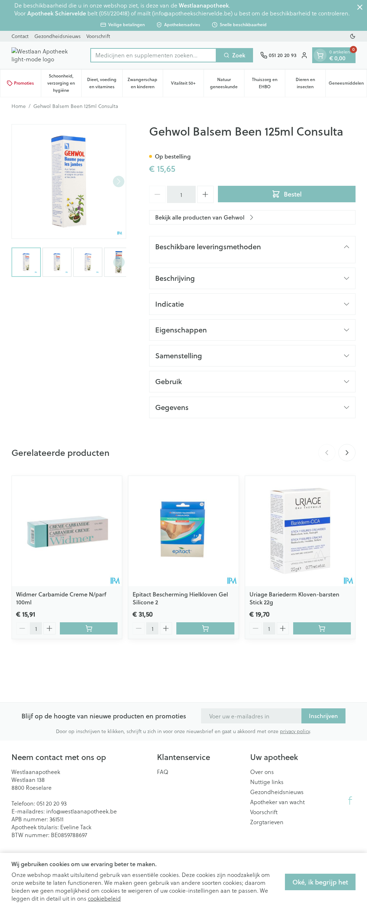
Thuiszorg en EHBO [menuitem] (268, 83)
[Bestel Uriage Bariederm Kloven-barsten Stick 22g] (322, 628)
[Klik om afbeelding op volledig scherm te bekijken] (69, 181)
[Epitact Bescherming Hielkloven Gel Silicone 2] (183, 531)
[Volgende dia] (347, 452)
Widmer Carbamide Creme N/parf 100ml (61, 598)
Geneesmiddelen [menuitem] (348, 85)
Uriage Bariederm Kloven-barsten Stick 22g (294, 598)
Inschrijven (323, 716)
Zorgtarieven (266, 822)
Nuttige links (266, 782)
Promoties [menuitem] (24, 83)
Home (18, 106)
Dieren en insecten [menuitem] (310, 83)
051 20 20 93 (52, 803)
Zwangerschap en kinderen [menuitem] (145, 83)
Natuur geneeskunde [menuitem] (227, 83)
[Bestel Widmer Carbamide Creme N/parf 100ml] (89, 628)
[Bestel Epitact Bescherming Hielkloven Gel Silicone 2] (205, 628)
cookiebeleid (104, 898)
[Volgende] (118, 181)
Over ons (262, 772)
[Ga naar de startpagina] (47, 55)
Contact (20, 36)
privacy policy (295, 731)
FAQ (162, 772)
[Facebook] (350, 800)
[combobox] (153, 55)
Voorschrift (98, 36)
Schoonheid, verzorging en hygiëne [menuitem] (64, 83)
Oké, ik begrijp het (320, 882)
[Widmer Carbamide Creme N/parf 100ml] (67, 531)
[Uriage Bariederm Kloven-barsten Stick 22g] (300, 531)
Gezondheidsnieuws (57, 36)
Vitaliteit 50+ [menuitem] (187, 85)
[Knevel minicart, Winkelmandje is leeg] (320, 55)
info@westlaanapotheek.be (81, 811)
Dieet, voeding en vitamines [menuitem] (104, 83)
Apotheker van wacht (277, 802)
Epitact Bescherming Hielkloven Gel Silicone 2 (180, 598)
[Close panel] (360, 7)
